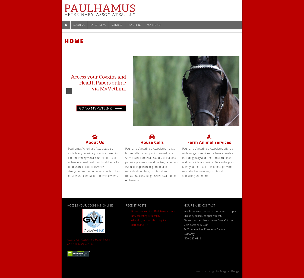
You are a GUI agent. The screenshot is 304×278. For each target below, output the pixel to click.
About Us (79, 24)
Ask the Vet (154, 24)
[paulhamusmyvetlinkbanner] (152, 91)
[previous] (69, 91)
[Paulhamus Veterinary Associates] (100, 10)
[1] (148, 123)
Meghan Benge (229, 271)
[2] (152, 123)
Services (117, 24)
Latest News (98, 24)
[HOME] (66, 25)
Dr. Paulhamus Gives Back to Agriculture (153, 211)
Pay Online (134, 24)
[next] (235, 91)
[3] (155, 123)
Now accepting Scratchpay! (145, 215)
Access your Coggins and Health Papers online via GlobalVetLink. (89, 242)
